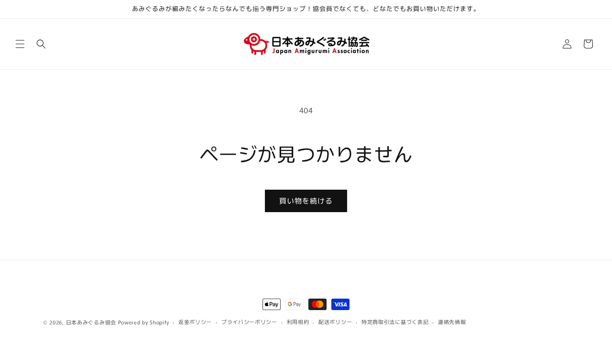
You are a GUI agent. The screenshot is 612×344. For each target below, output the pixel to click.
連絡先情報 (452, 321)
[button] (20, 43)
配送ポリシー (335, 321)
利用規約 (298, 321)
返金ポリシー (195, 321)
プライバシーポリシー (249, 321)
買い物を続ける (306, 200)
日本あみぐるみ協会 (91, 322)
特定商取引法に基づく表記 (394, 321)
